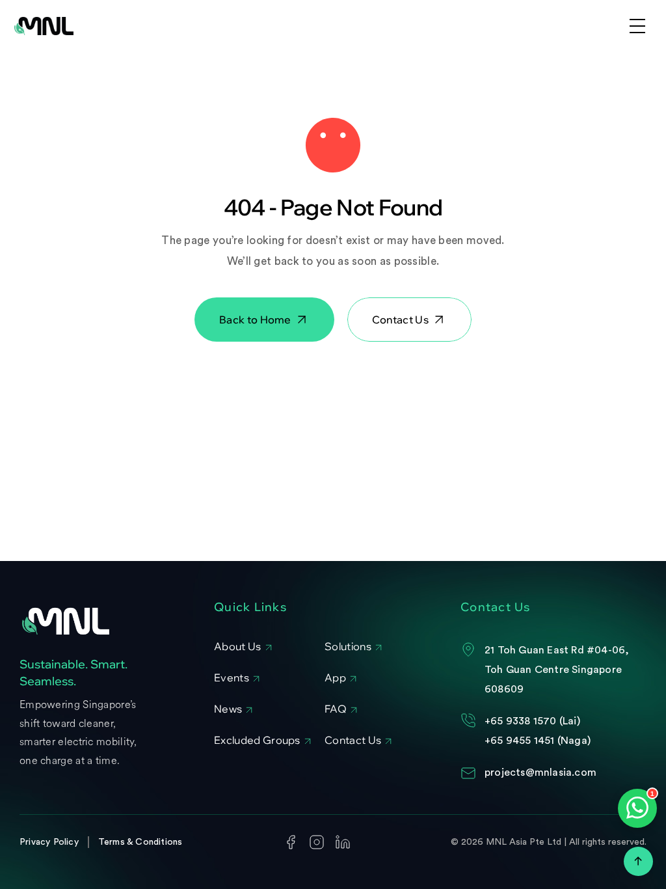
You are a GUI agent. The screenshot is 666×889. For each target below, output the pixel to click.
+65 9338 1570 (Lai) (532, 721)
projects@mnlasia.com (540, 772)
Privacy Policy (49, 842)
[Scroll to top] (638, 861)
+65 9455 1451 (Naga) (538, 740)
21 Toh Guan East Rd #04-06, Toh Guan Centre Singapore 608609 (558, 670)
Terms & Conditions (140, 842)
